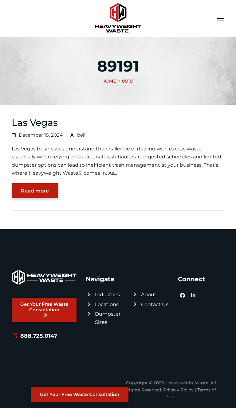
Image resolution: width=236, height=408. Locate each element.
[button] (220, 18)
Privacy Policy (178, 389)
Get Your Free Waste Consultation (79, 394)
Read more (35, 191)
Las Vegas (35, 122)
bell (81, 135)
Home (108, 81)
